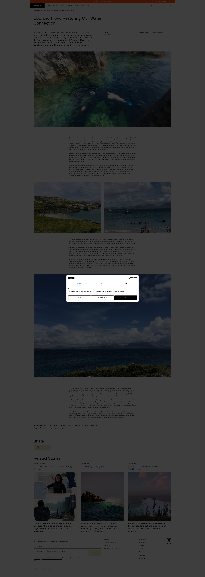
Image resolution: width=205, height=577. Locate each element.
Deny (79, 297)
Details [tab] (103, 283)
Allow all (125, 297)
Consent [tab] (78, 283)
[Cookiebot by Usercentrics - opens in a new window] (130, 278)
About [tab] (126, 283)
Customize (101, 297)
